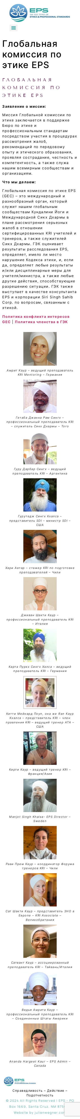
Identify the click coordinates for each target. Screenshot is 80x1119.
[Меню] (14, 28)
